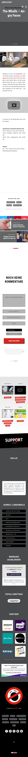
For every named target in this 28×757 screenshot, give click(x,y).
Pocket (24, 218)
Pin (17, 218)
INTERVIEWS (20, 383)
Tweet (3, 218)
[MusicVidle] (7, 638)
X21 (19, 78)
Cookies (23, 722)
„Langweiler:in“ (12, 569)
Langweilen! (14, 601)
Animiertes (10, 202)
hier (23, 351)
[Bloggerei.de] (14, 752)
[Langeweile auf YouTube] (17, 731)
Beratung (5, 722)
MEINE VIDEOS (7, 407)
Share (10, 218)
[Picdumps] (7, 651)
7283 (16, 708)
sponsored (22, 719)
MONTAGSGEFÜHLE (8, 383)
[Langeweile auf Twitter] (10, 731)
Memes (9, 205)
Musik (19, 202)
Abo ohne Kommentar (14, 333)
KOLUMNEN (20, 407)
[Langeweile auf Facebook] (6, 731)
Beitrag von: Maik (14, 198)
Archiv (13, 715)
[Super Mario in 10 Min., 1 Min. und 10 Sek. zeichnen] (8, 418)
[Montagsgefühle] (8, 392)
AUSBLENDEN (16, 248)
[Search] (26, 7)
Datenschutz (15, 722)
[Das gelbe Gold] (20, 415)
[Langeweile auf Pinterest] (21, 731)
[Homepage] (11, 2)
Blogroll (5, 715)
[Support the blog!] (14, 441)
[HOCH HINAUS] (14, 742)
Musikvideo (17, 205)
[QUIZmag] (20, 638)
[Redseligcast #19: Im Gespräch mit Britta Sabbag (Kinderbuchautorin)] (20, 394)
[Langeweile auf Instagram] (14, 731)
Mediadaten (13, 719)
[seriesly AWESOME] (20, 625)
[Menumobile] (22, 7)
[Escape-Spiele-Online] (20, 651)
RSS (14, 725)
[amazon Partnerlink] (7, 625)
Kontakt (5, 719)
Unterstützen (21, 715)
